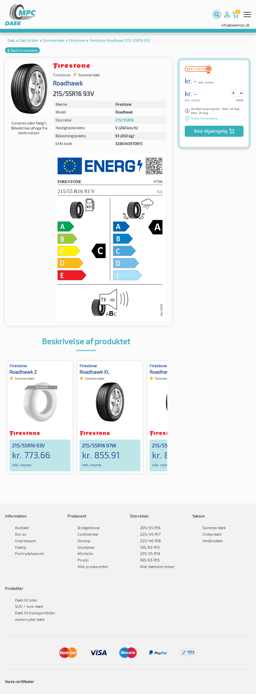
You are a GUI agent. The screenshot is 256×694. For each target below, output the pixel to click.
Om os (20, 534)
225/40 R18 (150, 540)
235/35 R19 (150, 553)
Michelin (85, 553)
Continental (88, 534)
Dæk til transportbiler (35, 612)
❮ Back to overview (22, 50)
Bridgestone (89, 527)
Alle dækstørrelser (157, 566)
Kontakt (22, 527)
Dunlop (84, 540)
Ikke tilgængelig (211, 131)
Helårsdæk (212, 540)
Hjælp (20, 547)
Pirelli (83, 560)
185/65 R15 (150, 560)
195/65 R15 (150, 547)
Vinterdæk (212, 534)
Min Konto (227, 14)
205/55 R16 (150, 527)
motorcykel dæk (29, 619)
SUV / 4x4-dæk (29, 606)
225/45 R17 (150, 534)
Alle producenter (93, 566)
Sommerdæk (214, 527)
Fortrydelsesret (29, 553)
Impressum (25, 540)
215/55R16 (124, 120)
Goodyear (86, 547)
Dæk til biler (26, 600)
